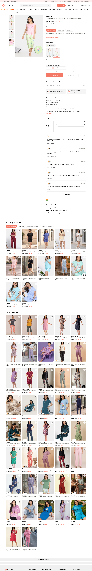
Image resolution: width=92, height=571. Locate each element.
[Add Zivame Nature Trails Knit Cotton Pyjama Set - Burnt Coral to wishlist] (36, 449)
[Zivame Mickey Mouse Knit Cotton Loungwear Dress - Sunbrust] (62, 537)
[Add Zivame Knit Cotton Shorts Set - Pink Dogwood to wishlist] (19, 257)
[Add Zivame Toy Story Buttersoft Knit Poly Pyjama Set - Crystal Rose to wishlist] (36, 555)
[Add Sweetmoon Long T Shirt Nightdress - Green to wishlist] (19, 449)
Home (7, 12)
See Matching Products (52, 37)
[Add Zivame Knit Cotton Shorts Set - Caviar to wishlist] (36, 257)
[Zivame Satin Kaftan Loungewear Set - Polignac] (46, 457)
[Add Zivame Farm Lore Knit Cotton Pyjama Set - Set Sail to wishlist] (19, 475)
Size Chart (57, 68)
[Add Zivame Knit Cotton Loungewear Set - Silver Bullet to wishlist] (36, 475)
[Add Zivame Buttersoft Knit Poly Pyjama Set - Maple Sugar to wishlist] (84, 370)
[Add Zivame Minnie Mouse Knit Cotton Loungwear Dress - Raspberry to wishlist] (19, 528)
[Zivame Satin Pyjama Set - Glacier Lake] (29, 510)
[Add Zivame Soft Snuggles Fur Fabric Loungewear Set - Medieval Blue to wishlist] (52, 528)
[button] (49, 5)
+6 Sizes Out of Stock (51, 63)
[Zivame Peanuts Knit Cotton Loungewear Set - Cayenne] (78, 537)
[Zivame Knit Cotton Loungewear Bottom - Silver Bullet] (29, 352)
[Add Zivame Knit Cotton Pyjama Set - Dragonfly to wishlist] (36, 396)
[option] (11, 18)
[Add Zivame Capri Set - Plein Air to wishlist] (68, 257)
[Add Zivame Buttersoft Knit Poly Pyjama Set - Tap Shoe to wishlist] (68, 449)
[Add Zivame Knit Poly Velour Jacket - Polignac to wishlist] (19, 502)
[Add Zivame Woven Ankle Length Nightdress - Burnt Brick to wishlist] (68, 475)
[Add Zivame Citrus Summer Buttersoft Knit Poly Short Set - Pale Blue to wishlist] (52, 475)
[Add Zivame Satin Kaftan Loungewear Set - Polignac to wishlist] (52, 449)
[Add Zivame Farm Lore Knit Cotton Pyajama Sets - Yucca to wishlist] (84, 257)
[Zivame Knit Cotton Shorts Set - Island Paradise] (46, 266)
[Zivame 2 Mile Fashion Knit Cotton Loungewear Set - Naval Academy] (78, 405)
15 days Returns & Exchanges (75, 91)
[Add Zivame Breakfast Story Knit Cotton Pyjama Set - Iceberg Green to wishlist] (68, 370)
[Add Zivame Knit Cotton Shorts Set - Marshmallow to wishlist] (84, 231)
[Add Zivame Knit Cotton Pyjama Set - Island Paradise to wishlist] (19, 555)
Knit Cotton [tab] (61, 30)
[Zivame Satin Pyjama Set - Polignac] (78, 352)
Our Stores (68, 1)
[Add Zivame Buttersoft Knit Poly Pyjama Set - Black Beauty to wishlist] (52, 370)
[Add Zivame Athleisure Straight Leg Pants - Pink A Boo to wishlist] (84, 449)
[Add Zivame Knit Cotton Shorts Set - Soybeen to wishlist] (68, 231)
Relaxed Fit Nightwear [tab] (47, 226)
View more (49, 113)
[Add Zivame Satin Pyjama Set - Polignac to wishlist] (84, 343)
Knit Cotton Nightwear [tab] (32, 226)
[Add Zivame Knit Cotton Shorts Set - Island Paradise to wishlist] (52, 257)
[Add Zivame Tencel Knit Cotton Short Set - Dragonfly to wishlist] (52, 396)
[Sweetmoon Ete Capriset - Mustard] (29, 325)
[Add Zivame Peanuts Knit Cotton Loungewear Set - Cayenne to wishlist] (84, 528)
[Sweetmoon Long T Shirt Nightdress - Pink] (46, 325)
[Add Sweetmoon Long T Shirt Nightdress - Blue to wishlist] (84, 317)
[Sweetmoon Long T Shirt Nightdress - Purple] (13, 352)
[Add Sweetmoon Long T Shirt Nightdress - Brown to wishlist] (68, 317)
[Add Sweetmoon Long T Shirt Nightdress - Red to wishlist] (36, 370)
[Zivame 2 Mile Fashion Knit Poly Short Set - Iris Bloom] (46, 239)
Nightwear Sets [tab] (51, 30)
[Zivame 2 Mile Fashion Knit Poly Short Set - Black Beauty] (29, 239)
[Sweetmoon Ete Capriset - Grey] (13, 325)
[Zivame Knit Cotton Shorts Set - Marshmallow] (78, 239)
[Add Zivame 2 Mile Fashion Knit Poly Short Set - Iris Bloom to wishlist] (52, 231)
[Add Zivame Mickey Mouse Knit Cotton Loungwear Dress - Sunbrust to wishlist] (68, 528)
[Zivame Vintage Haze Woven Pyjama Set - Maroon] (13, 239)
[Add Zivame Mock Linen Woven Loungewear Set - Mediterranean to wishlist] (19, 422)
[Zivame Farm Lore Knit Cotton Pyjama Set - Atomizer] (13, 292)
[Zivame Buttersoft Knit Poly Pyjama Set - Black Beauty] (46, 378)
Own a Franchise (85, 1)
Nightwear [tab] (21, 226)
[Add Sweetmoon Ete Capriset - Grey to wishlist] (19, 317)
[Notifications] (69, 5)
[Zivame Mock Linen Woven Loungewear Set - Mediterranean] (13, 431)
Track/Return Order (53, 1)
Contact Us (62, 1)
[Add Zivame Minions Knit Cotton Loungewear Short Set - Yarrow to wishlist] (84, 555)
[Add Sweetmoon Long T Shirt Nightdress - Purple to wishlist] (19, 343)
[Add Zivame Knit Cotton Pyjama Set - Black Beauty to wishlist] (68, 343)
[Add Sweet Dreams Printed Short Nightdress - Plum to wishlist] (19, 370)
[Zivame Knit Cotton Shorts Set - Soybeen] (62, 239)
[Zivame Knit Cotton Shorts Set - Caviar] (29, 266)
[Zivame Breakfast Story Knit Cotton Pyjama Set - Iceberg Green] (62, 378)
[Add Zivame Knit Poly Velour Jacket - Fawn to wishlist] (68, 555)
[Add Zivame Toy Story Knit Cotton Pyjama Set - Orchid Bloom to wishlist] (52, 343)
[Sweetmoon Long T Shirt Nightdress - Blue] (78, 325)
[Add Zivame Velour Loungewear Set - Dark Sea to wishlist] (68, 422)
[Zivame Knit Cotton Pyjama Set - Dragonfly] (29, 405)
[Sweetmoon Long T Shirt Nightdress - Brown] (62, 325)
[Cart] (77, 5)
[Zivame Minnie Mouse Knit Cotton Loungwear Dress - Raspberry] (13, 537)
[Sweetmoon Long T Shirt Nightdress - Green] (13, 457)
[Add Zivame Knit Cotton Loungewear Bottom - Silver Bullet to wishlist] (36, 343)
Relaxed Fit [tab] (69, 30)
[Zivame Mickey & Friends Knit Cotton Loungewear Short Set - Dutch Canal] (62, 405)
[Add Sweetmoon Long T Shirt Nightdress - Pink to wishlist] (52, 317)
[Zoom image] (29, 36)
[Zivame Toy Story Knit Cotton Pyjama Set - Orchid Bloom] (46, 352)
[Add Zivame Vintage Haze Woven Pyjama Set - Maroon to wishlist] (19, 231)
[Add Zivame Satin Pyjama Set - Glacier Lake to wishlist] (36, 502)
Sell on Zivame (76, 1)
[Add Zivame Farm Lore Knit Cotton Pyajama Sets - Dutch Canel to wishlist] (36, 284)
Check (83, 85)
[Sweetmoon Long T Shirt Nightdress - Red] (29, 378)
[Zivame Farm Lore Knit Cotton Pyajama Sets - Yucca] (78, 266)
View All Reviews (66, 194)
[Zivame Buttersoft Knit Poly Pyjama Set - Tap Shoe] (62, 457)
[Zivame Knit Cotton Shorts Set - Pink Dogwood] (13, 266)
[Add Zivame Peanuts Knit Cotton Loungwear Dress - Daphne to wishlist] (52, 502)
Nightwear (12, 12)
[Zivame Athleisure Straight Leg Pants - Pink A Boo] (78, 457)
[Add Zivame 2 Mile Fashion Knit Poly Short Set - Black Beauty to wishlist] (36, 231)
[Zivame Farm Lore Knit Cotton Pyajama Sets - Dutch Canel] (29, 292)
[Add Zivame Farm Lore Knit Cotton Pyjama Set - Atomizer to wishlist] (19, 284)
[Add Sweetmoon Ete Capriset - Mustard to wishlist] (36, 317)
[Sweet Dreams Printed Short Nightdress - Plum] (13, 378)
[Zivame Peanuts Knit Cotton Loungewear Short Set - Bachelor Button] (78, 510)
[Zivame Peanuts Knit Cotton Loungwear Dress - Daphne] (46, 510)
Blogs (46, 1)
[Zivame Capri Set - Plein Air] (62, 266)
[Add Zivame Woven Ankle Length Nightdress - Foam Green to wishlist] (84, 422)
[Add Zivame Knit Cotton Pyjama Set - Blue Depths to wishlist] (36, 422)
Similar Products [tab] (11, 226)
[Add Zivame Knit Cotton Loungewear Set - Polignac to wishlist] (36, 528)
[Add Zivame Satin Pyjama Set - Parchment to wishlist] (19, 396)
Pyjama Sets (18, 12)
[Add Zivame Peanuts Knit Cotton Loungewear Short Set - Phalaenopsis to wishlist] (52, 555)
